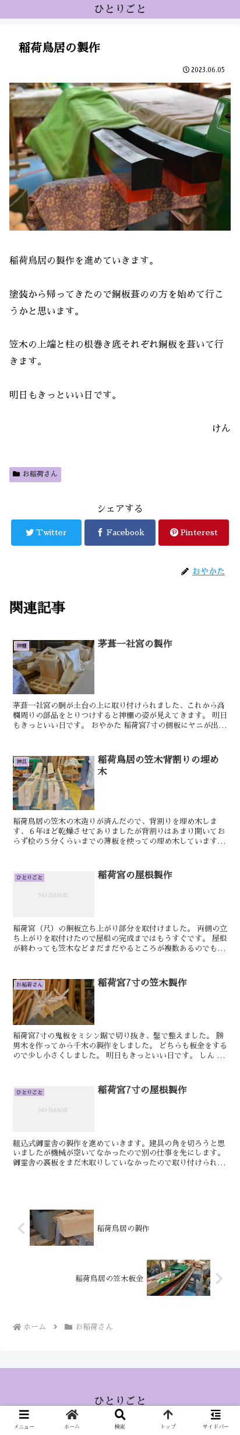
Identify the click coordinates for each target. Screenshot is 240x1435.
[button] (215, 1110)
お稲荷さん (40, 474)
